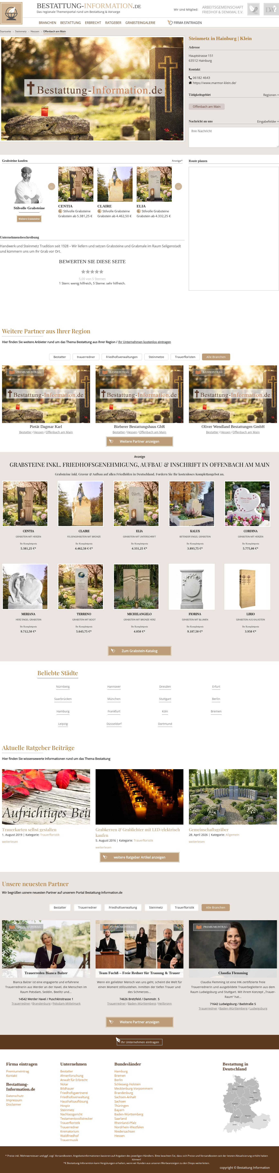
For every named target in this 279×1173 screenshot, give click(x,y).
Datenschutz (14, 1096)
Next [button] (178, 186)
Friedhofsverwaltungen (122, 357)
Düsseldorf (114, 724)
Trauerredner (87, 907)
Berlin (216, 699)
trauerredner (86, 357)
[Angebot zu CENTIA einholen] (25, 504)
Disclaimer (13, 1104)
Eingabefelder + (268, 121)
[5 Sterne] (101, 272)
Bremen (216, 711)
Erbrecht (93, 22)
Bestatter (60, 357)
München (114, 699)
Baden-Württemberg (142, 1003)
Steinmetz (21, 31)
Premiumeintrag (29, 372)
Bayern (119, 1110)
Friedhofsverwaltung (123, 907)
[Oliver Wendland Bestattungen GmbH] (233, 394)
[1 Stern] (83, 272)
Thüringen (121, 1106)
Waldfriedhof (69, 1136)
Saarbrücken (63, 699)
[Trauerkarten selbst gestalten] (46, 797)
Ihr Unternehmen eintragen (140, 1042)
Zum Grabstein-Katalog (139, 651)
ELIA (141, 206)
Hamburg (63, 711)
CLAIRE (104, 206)
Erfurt (216, 686)
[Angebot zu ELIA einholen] (136, 504)
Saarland (120, 1118)
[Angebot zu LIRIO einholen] (247, 587)
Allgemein (232, 835)
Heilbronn (165, 1003)
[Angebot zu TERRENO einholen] (81, 587)
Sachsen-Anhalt (125, 1097)
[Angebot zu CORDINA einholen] (247, 504)
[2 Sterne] (88, 272)
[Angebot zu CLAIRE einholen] (81, 504)
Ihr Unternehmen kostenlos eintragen (144, 342)
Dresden (165, 686)
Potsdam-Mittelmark (66, 1003)
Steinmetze (156, 357)
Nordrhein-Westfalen (129, 1127)
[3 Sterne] (92, 272)
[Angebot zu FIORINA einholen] (192, 587)
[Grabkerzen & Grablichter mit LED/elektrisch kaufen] (140, 797)
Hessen (35, 31)
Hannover (114, 686)
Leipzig (63, 724)
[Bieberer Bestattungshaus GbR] (140, 394)
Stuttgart (165, 699)
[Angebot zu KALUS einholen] (192, 504)
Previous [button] (51, 186)
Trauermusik (69, 1140)
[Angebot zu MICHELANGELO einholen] (136, 587)
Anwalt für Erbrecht (73, 1080)
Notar (64, 1084)
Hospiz (65, 1106)
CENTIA (65, 206)
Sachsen (120, 1101)
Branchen (47, 22)
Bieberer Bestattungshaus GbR (139, 426)
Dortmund (165, 724)
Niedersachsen (124, 1131)
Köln (165, 711)
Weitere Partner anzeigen (139, 1022)
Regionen (271, 95)
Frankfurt (114, 711)
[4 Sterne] (97, 272)
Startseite (5, 31)
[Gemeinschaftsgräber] (233, 797)
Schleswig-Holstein (127, 1084)
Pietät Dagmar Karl (46, 426)
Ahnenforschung (71, 1075)
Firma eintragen (188, 22)
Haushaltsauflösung (74, 1101)
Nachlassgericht (71, 1114)
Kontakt (11, 1075)
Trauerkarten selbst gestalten (29, 829)
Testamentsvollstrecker (76, 1118)
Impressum (14, 1100)
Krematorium (69, 1131)
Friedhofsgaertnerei (74, 1093)
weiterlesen (10, 842)
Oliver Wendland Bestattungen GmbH (233, 426)
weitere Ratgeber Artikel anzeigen (139, 857)
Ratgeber (113, 22)
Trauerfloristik (49, 835)
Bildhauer (67, 1088)
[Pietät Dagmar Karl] (46, 394)
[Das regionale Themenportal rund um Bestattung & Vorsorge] (11, 13)
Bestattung (70, 22)
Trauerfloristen (185, 357)
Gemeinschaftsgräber (209, 829)
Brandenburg (41, 1003)
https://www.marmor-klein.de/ (214, 83)
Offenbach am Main (54, 31)
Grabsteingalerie (140, 22)
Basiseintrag (119, 372)
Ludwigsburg (258, 1008)
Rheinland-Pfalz (125, 1123)
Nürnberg (63, 686)
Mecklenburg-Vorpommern (133, 1088)
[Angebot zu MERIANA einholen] (25, 587)
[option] (75, 194)
